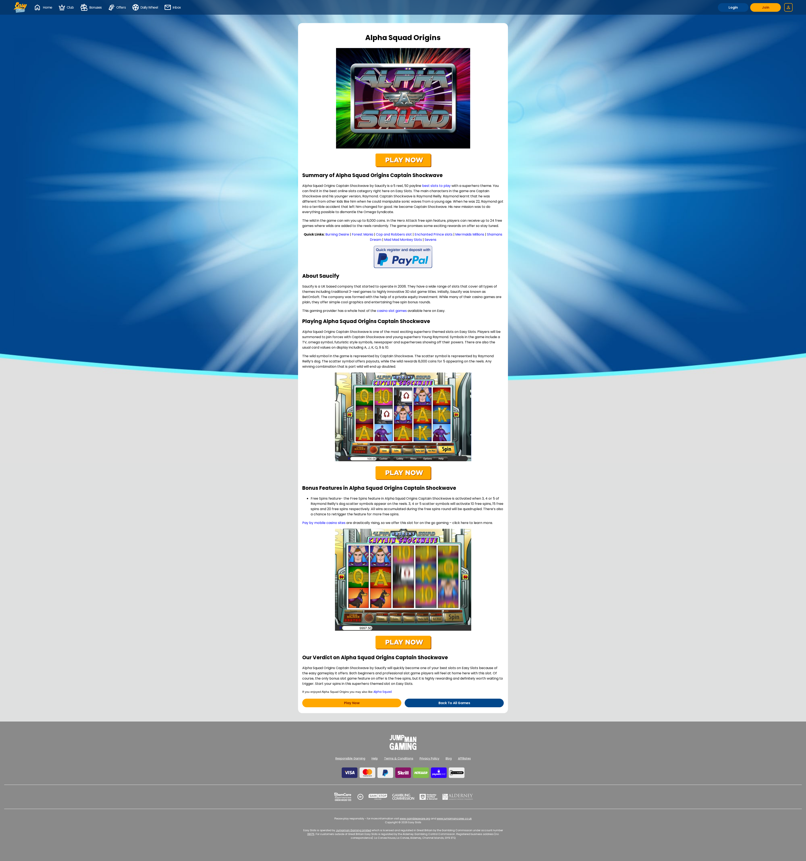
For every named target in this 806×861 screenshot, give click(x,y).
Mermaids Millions (469, 234)
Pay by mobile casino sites (323, 522)
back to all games (454, 703)
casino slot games (392, 310)
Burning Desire (337, 234)
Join (765, 7)
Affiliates (464, 758)
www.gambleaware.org (415, 818)
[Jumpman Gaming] (403, 748)
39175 (310, 834)
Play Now (352, 703)
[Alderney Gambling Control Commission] (457, 797)
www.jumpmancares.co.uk (454, 818)
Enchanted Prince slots (434, 234)
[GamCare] (342, 797)
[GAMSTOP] (378, 797)
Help (375, 758)
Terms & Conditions (398, 758)
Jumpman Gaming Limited (353, 830)
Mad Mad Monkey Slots (403, 239)
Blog (449, 758)
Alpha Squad (382, 692)
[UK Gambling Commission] (403, 797)
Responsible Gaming (350, 758)
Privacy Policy (429, 758)
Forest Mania (362, 234)
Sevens (430, 239)
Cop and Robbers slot (394, 234)
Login (733, 7)
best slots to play (436, 185)
